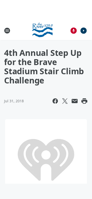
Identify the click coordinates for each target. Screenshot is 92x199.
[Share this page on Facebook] (55, 101)
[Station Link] (42, 30)
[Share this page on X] (64, 101)
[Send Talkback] (74, 31)
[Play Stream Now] (83, 31)
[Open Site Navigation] (7, 31)
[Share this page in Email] (74, 101)
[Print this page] (84, 101)
